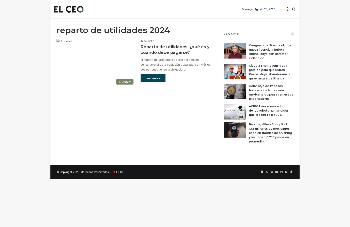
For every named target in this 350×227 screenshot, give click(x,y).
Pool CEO (149, 41)
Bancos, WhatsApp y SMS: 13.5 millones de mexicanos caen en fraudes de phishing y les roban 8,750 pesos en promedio (270, 133)
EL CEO (121, 172)
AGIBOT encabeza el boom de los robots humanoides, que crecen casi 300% (269, 110)
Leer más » (153, 78)
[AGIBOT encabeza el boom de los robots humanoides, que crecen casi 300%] (235, 111)
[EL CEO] (68, 9)
